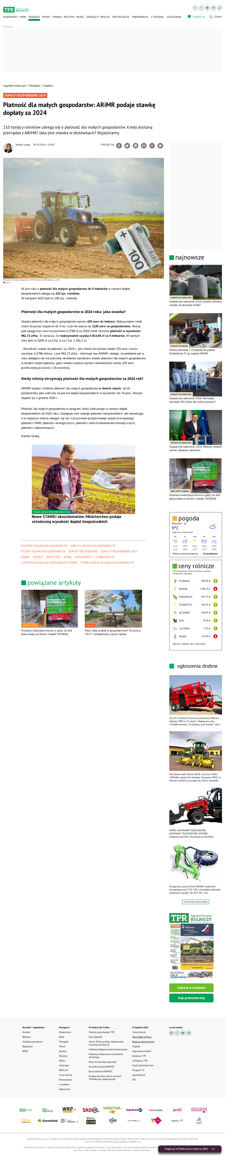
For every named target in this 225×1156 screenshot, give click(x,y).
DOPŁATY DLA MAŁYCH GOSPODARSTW (93, 545)
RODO (25, 1051)
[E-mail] (144, 146)
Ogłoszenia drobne (141, 1051)
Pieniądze (34, 16)
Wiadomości (10, 16)
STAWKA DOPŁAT (105, 557)
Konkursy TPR (139, 1055)
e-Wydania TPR (139, 1060)
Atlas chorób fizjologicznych (103, 1061)
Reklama (26, 1036)
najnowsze (189, 257)
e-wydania (157, 16)
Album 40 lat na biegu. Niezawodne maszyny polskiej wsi (106, 1043)
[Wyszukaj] (215, 17)
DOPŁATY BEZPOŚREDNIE (83, 551)
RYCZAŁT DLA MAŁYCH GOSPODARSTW (43, 551)
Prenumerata (140, 16)
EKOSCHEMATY (83, 557)
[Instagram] (201, 8)
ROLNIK (25, 557)
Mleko (80, 16)
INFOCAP (105, 16)
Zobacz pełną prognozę (185, 553)
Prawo (46, 16)
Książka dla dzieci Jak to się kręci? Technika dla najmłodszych (105, 1078)
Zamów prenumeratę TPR (101, 1032)
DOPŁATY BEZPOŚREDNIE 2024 (119, 551)
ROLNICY (38, 557)
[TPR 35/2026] (191, 946)
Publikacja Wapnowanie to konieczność (108, 1049)
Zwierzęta (92, 16)
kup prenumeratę (191, 998)
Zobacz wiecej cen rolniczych (188, 643)
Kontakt (26, 1032)
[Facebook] (195, 8)
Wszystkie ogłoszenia (195, 902)
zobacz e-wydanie (191, 988)
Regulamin (27, 1046)
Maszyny (69, 16)
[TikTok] (219, 8)
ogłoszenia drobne (197, 665)
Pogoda (136, 1046)
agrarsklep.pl (138, 1074)
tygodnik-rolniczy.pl (14, 85)
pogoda (188, 518)
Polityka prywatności (32, 1041)
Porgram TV (138, 1070)
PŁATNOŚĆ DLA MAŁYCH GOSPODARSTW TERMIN (49, 562)
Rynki (23, 16)
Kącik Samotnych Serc (143, 1065)
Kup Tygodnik (95, 1036)
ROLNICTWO (53, 557)
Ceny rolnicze (120, 16)
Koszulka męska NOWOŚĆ (101, 1066)
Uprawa (57, 16)
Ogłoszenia (174, 16)
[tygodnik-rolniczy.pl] (16, 8)
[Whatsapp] (152, 146)
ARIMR (67, 557)
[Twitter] (213, 8)
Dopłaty (48, 85)
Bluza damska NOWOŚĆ (100, 1071)
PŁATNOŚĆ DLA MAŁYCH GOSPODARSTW (44, 545)
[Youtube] (207, 8)
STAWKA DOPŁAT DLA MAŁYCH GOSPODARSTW (107, 562)
